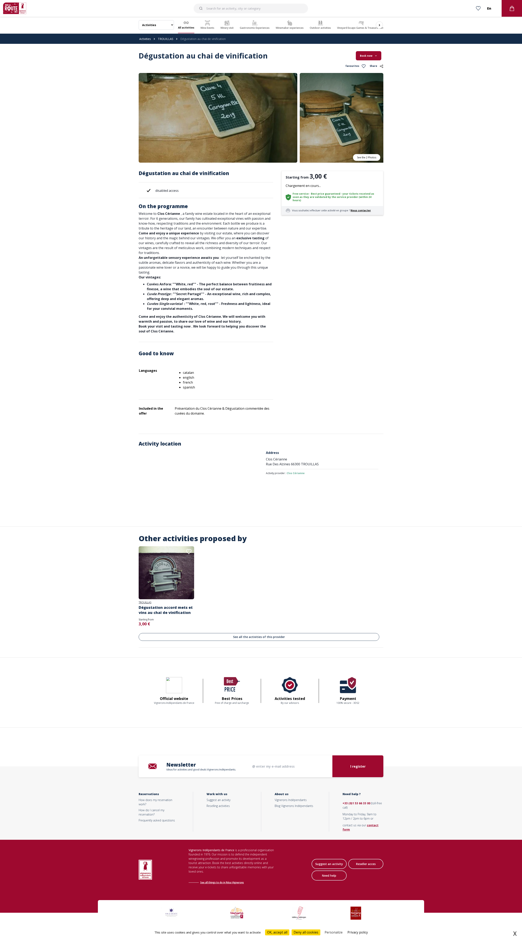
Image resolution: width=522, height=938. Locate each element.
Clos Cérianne (296, 473)
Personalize (334, 932)
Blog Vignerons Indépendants (294, 806)
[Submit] (201, 8)
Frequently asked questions (157, 820)
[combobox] (250, 8)
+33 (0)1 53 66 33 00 (356, 803)
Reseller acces (366, 864)
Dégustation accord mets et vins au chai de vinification (166, 610)
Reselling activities (218, 806)
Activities (145, 39)
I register (358, 766)
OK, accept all (277, 932)
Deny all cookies (306, 932)
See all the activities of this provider (259, 637)
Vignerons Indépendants (291, 800)
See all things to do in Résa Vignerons (222, 882)
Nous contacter (361, 210)
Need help (329, 875)
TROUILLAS (165, 39)
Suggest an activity (218, 800)
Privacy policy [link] (357, 932)
